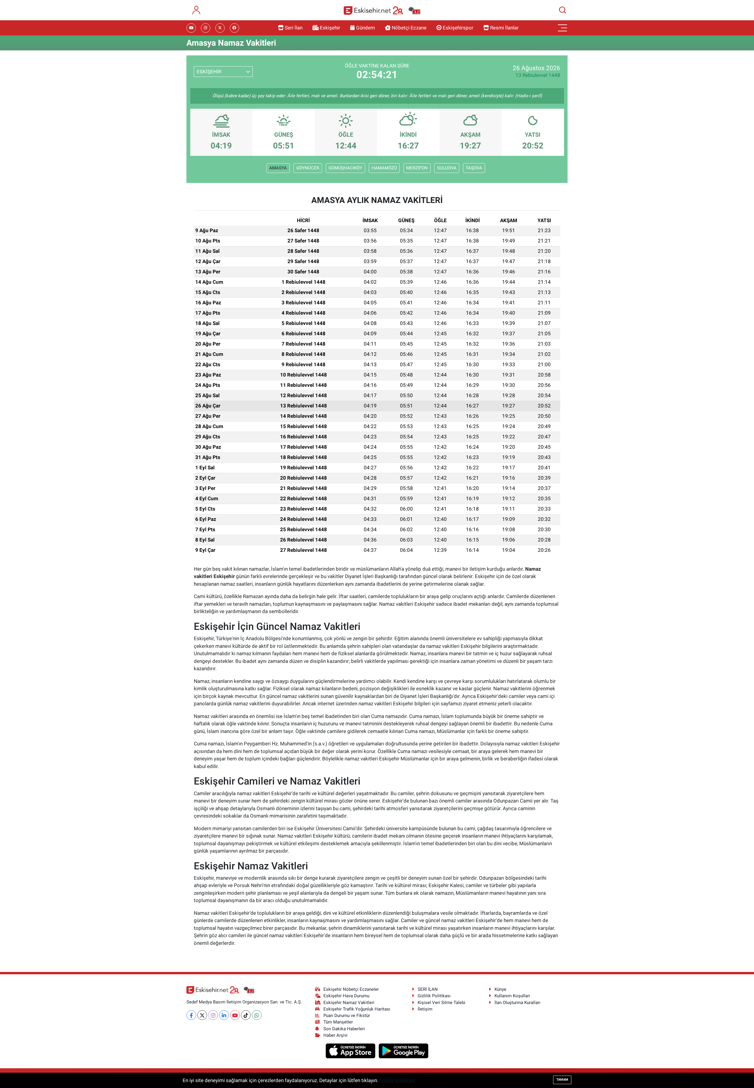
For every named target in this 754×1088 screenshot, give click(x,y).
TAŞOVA (474, 168)
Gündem (365, 28)
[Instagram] (213, 1015)
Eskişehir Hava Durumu (346, 995)
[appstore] (351, 1051)
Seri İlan (293, 28)
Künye (500, 989)
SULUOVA (447, 168)
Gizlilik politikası (397, 1080)
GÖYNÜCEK (307, 168)
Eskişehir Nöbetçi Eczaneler (351, 989)
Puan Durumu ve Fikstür (346, 1015)
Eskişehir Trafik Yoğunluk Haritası (356, 1009)
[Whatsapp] (257, 1015)
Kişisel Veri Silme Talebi (441, 1002)
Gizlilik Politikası (434, 995)
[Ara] (563, 10)
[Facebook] (191, 1015)
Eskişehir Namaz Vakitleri (348, 1002)
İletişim (425, 1009)
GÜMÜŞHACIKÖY (345, 168)
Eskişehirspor (458, 28)
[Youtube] (235, 1015)
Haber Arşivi (335, 1035)
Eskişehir (330, 28)
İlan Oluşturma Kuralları (517, 1002)
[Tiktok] (246, 1015)
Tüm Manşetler (338, 1022)
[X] (202, 1015)
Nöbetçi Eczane (409, 28)
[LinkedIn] (224, 1015)
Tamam (562, 1080)
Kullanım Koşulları (512, 995)
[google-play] (404, 1051)
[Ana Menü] (563, 28)
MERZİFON (417, 168)
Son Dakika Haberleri (344, 1028)
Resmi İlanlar (504, 28)
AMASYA (278, 168)
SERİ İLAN (428, 989)
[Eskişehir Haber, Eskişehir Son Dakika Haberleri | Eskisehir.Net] (382, 10)
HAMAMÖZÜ (384, 168)
